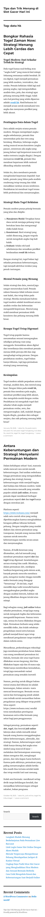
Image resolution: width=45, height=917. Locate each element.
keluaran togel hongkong (24, 431)
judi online (29, 795)
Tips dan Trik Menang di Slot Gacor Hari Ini (20, 10)
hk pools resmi (30, 428)
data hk (21, 428)
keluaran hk (8, 431)
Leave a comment (22, 798)
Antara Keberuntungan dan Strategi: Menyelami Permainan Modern (21, 452)
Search (6, 811)
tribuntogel (7, 798)
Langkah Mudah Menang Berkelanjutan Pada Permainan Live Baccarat (23, 840)
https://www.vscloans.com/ (16, 513)
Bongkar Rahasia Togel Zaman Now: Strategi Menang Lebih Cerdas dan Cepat (19, 44)
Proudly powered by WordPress (15, 912)
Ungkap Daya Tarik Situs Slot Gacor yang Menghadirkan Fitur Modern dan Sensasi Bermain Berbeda (23, 867)
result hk (14, 102)
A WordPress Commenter (15, 896)
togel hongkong (27, 433)
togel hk (17, 433)
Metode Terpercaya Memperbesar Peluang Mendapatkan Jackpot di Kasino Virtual (22, 857)
